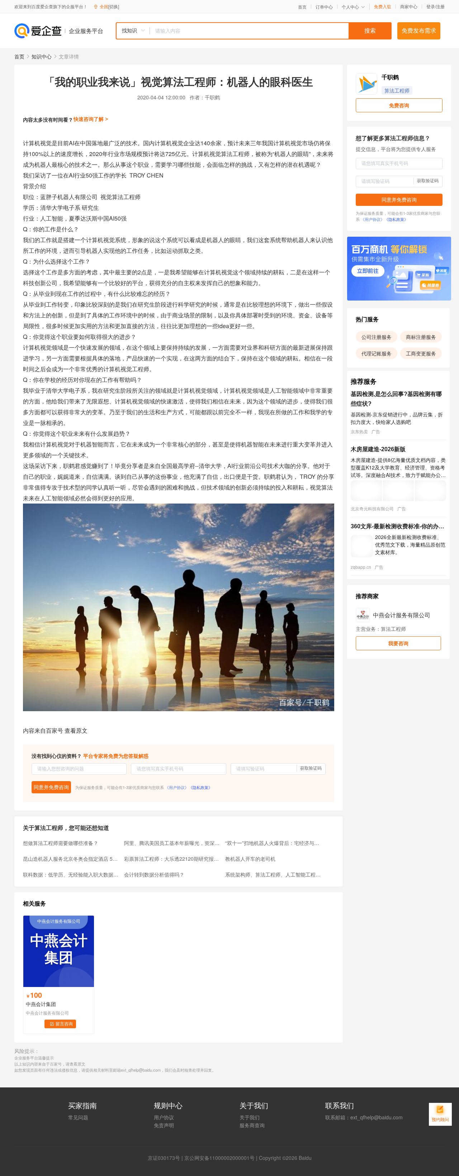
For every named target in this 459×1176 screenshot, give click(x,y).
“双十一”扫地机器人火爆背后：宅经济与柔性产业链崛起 (273, 842)
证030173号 (166, 1157)
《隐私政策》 (200, 787)
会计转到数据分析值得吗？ (154, 874)
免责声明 (164, 1125)
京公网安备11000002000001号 (219, 1157)
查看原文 (76, 730)
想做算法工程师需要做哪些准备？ (60, 842)
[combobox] (253, 30)
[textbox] (271, 30)
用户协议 (164, 1117)
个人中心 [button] (350, 7)
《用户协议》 (177, 787)
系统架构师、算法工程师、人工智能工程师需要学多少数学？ (273, 874)
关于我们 (250, 1117)
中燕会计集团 (41, 1003)
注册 (440, 6)
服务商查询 (252, 1125)
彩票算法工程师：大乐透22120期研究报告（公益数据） (172, 858)
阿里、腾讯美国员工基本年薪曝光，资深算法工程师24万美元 (172, 842)
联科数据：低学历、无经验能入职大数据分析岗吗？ (71, 874)
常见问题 (78, 1117)
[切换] (113, 6)
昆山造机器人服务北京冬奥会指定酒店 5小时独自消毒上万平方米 (71, 858)
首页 (302, 7)
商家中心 (408, 6)
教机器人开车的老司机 (250, 858)
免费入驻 (382, 6)
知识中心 (42, 56)
